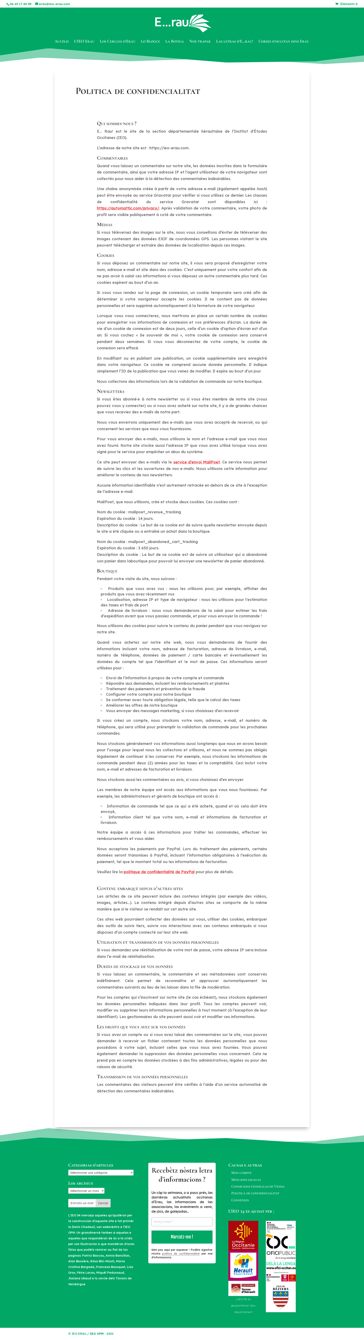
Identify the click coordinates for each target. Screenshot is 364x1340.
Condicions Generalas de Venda (258, 1186)
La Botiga (174, 42)
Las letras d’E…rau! (234, 42)
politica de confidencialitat (181, 1253)
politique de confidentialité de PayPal (159, 871)
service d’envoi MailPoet (196, 462)
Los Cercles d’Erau (117, 42)
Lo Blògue (150, 42)
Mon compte (241, 1172)
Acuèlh (62, 42)
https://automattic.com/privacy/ (128, 208)
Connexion (240, 1200)
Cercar (103, 1203)
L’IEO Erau (84, 42)
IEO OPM (97, 1334)
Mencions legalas (246, 1179)
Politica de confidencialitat (255, 1193)
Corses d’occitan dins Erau (283, 42)
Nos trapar (200, 42)
